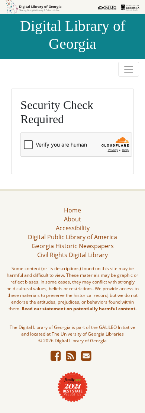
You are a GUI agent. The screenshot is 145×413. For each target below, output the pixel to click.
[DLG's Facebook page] (56, 358)
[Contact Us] (86, 358)
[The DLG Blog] (71, 358)
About (72, 219)
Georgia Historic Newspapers (73, 246)
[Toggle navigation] (128, 69)
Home (72, 210)
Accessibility (73, 228)
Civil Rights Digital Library (72, 255)
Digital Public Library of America (72, 237)
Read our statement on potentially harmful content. (79, 308)
